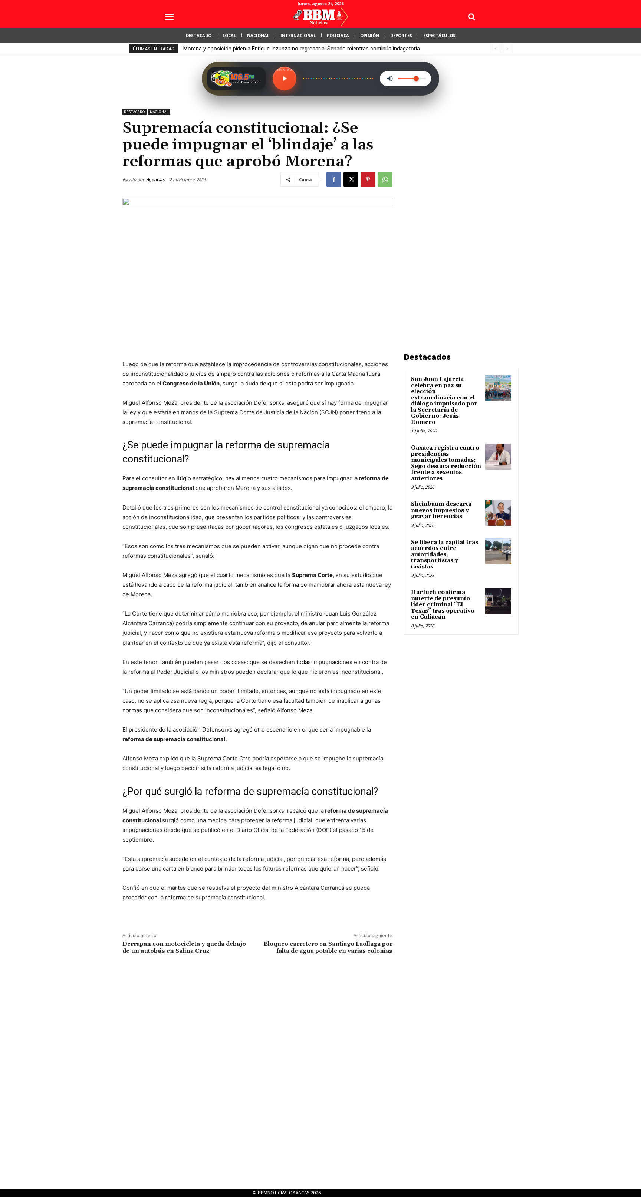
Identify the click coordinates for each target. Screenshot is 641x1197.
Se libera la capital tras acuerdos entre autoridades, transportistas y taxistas (444, 554)
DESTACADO (134, 111)
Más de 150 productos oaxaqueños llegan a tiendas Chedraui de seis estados (277, 48)
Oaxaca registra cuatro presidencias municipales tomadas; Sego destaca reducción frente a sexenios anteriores (446, 463)
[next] (507, 48)
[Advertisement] (459, 220)
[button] (471, 17)
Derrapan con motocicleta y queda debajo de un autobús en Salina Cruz (184, 947)
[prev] (495, 48)
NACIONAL (159, 111)
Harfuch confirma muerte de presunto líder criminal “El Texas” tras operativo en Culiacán (442, 604)
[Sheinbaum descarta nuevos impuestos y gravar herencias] (498, 513)
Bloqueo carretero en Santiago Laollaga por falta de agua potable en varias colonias (328, 947)
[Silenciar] (390, 78)
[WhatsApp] (385, 179)
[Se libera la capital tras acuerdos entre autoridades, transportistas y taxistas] (498, 551)
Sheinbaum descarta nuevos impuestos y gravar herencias (441, 510)
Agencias (155, 179)
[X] (350, 179)
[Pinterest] (368, 179)
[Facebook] (333, 179)
